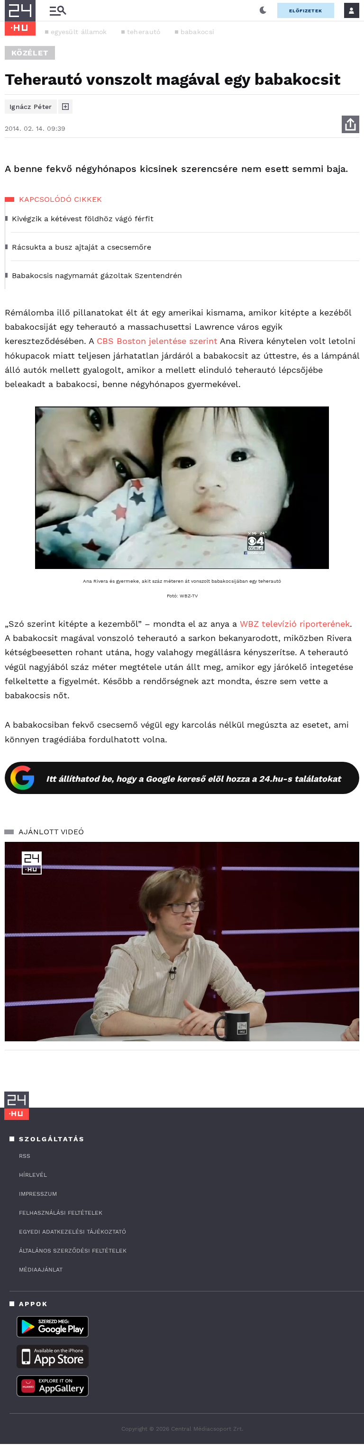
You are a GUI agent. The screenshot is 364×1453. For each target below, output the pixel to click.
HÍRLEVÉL (33, 1175)
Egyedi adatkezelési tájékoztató (72, 1231)
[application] (182, 941)
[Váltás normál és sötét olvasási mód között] (263, 10)
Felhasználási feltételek (60, 1212)
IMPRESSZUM (38, 1194)
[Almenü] (58, 10)
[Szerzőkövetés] (65, 106)
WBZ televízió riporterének (293, 624)
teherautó (144, 32)
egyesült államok (79, 32)
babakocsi (198, 32)
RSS (24, 1156)
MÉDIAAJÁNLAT (41, 1269)
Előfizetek (305, 10)
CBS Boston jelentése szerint (156, 341)
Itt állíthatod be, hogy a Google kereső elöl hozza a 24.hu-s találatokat (193, 779)
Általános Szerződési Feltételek (73, 1250)
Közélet (29, 52)
